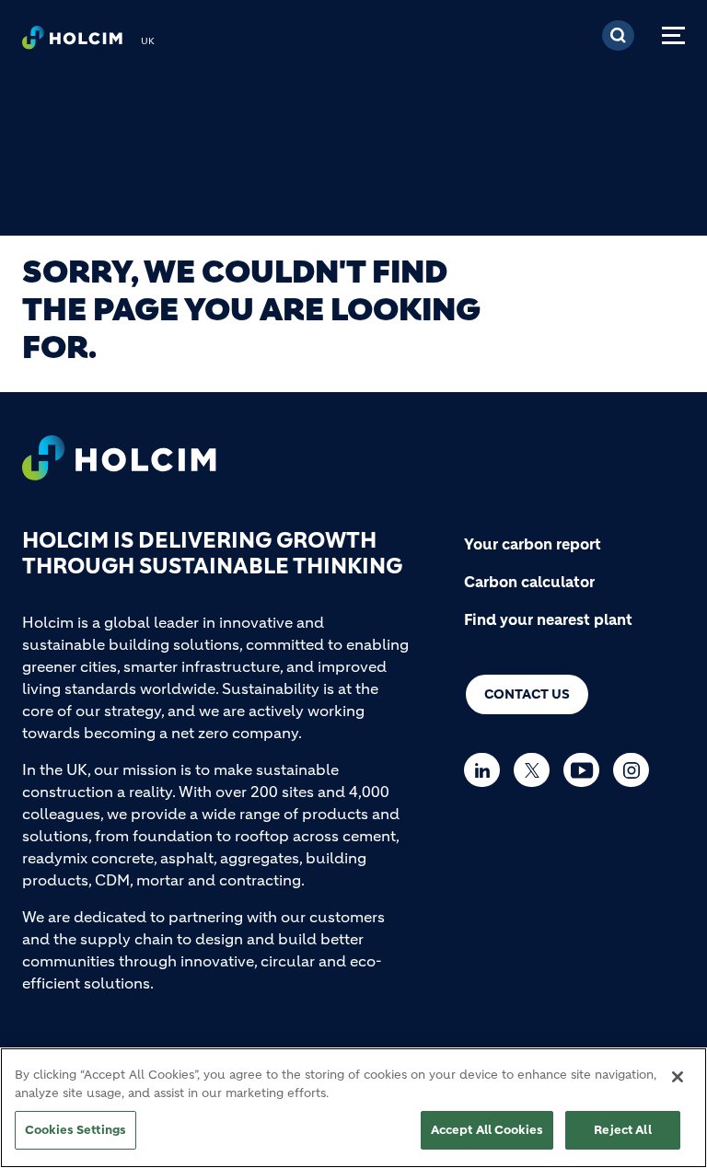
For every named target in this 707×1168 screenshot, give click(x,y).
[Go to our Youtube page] (585, 770)
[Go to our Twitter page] (536, 770)
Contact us (527, 694)
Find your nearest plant (548, 619)
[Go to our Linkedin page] (486, 770)
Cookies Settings (75, 1130)
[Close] (677, 1077)
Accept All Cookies (487, 1130)
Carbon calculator (529, 581)
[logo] (72, 42)
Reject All (622, 1130)
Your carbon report (532, 544)
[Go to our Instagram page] (635, 770)
